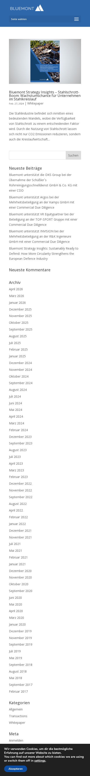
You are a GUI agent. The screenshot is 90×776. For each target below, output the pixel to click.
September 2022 (20, 497)
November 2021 (20, 537)
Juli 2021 (15, 544)
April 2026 (16, 289)
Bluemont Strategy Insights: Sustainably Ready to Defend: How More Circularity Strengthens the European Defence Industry (43, 253)
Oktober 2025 (18, 323)
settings (39, 761)
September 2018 (20, 665)
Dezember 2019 (20, 631)
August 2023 (18, 450)
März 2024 (16, 423)
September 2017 (20, 685)
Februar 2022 (18, 517)
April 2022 (16, 510)
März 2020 (16, 618)
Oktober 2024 (18, 376)
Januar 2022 (17, 524)
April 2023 (16, 463)
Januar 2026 (17, 302)
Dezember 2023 (20, 437)
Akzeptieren (16, 769)
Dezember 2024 (20, 363)
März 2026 (16, 296)
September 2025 (20, 329)
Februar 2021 (18, 557)
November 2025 (20, 316)
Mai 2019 (15, 658)
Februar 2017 (18, 691)
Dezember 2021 (20, 530)
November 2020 (20, 577)
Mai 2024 (15, 410)
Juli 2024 (15, 396)
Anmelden (16, 740)
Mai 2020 (15, 604)
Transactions (18, 716)
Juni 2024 (15, 403)
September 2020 (20, 591)
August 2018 (18, 671)
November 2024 (20, 370)
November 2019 (20, 638)
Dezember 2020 (20, 571)
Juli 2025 (15, 343)
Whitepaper (35, 103)
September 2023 (20, 443)
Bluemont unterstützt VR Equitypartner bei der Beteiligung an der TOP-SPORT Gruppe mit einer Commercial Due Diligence (43, 219)
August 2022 (18, 504)
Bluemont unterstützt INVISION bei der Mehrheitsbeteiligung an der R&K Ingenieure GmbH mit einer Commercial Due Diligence (40, 236)
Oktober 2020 (18, 584)
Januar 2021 (17, 564)
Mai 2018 (15, 678)
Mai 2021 (15, 550)
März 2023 (16, 470)
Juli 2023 (15, 457)
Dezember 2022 (20, 483)
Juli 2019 (15, 651)
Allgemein (16, 709)
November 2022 (20, 490)
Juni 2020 (15, 597)
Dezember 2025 (20, 309)
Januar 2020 (17, 624)
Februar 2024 (18, 430)
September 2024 (20, 383)
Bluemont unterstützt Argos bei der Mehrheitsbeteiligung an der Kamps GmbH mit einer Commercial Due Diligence (41, 202)
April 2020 (16, 611)
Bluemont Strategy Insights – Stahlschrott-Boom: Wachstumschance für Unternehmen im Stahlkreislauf (45, 95)
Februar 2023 (18, 477)
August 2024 (18, 390)
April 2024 (16, 416)
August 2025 (18, 336)
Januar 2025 (17, 356)
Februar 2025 (18, 349)
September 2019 (20, 644)
